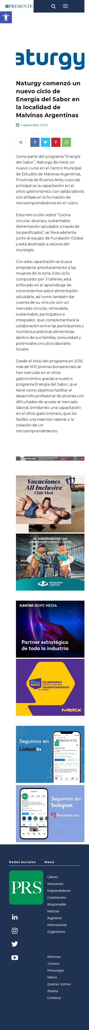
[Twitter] (45, 142)
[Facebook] (34, 142)
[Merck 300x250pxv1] (50, 687)
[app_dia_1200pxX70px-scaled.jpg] (50, 459)
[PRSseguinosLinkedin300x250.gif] (50, 754)
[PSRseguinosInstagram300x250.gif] (50, 813)
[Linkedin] (14, 917)
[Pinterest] (55, 142)
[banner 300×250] (50, 562)
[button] (6, 17)
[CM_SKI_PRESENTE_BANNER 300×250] (50, 503)
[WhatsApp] (66, 142)
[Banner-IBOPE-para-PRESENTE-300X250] (50, 629)
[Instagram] (14, 931)
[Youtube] (14, 958)
